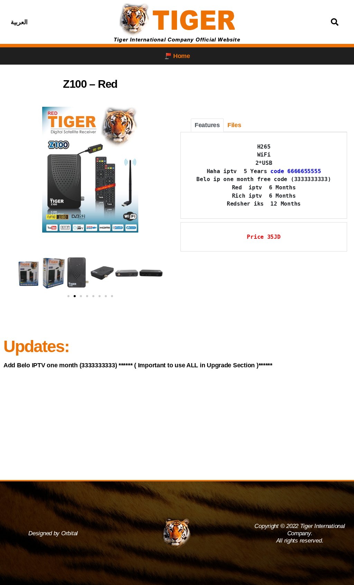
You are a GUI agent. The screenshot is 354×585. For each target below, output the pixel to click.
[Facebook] (55, 22)
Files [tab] (234, 125)
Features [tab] (207, 125)
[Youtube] (89, 22)
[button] (10, 273)
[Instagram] (72, 22)
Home (181, 56)
